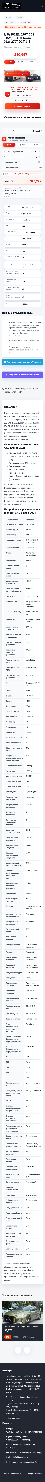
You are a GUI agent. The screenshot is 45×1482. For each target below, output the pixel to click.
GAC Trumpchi (10, 22)
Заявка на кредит (22, 106)
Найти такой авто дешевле (18, 74)
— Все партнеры (13, 1418)
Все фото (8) (33, 78)
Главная (8, 17)
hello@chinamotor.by (13, 392)
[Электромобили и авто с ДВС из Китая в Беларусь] (11, 6)
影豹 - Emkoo (25, 22)
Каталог (20, 17)
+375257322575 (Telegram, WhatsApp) (21, 389)
